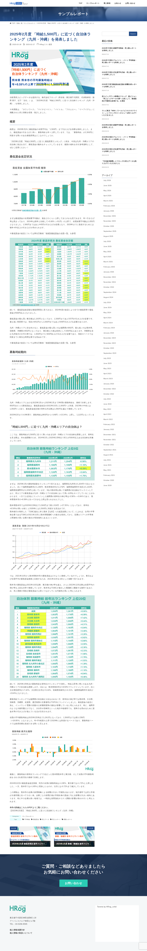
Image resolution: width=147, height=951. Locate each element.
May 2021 (107, 470)
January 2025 (108, 272)
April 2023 (107, 373)
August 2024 (108, 297)
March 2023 (108, 378)
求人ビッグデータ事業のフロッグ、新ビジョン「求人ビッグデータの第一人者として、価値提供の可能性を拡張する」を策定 (119, 98)
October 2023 (108, 348)
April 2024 (107, 318)
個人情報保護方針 (17, 930)
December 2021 (109, 434)
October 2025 (108, 226)
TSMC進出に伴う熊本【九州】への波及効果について (51, 512)
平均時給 (27, 819)
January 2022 (108, 429)
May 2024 (107, 312)
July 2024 (107, 302)
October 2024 (108, 287)
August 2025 (108, 236)
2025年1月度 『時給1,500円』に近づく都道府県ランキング (37, 141)
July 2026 (107, 180)
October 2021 (108, 445)
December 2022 (109, 389)
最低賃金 (36, 819)
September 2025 (109, 231)
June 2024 (107, 307)
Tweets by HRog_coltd (106, 907)
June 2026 (107, 185)
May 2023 (107, 368)
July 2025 (107, 241)
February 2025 (109, 267)
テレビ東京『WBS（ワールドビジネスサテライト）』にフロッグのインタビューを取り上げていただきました (119, 113)
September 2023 (109, 353)
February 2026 (109, 206)
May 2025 (107, 251)
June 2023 (107, 363)
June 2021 (107, 465)
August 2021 (108, 455)
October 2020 (108, 480)
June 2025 (107, 246)
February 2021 (109, 475)
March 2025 (108, 262)
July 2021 (107, 460)
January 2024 (108, 333)
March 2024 (108, 323)
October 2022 (108, 394)
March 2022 (108, 419)
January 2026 (108, 211)
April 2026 (107, 195)
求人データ (45, 819)
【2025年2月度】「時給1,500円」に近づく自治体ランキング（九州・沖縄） (42, 811)
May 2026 (107, 190)
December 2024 (109, 277)
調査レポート (68, 819)
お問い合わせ (73, 883)
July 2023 (107, 358)
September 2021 (109, 450)
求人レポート (56, 819)
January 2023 (108, 384)
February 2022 (109, 424)
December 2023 (109, 338)
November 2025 (109, 221)
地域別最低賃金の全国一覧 (57, 233)
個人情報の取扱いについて (21, 933)
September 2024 (109, 292)
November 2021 (109, 440)
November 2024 (109, 282)
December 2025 (109, 216)
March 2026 (108, 201)
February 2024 (109, 328)
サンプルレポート (28, 816)
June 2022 (107, 404)
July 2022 (107, 399)
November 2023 (109, 343)
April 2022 (107, 414)
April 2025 (107, 257)
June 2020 (107, 485)
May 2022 (107, 409)
